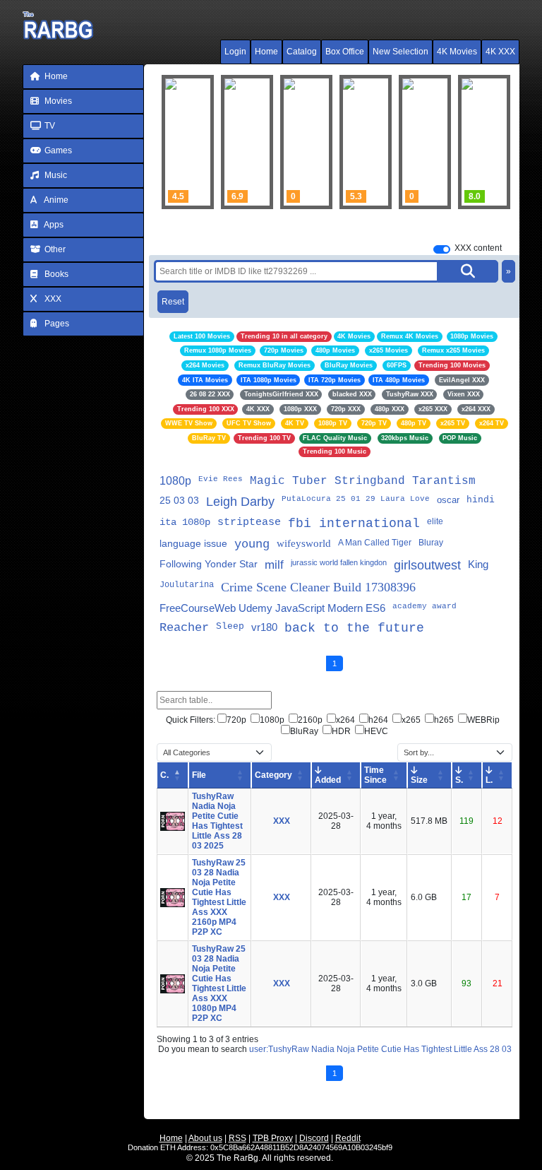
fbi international (354, 523)
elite (435, 521)
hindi (480, 500)
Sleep (230, 626)
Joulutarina (186, 585)
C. (164, 775)
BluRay (304, 731)
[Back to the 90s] (424, 142)
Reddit (348, 1138)
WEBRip (483, 720)
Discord (314, 1138)
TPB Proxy (273, 1138)
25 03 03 (179, 500)
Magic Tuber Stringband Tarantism (363, 481)
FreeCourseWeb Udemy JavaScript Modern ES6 (272, 608)
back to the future (354, 628)
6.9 (237, 196)
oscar (448, 500)
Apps (53, 225)
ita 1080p (184, 522)
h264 (378, 720)
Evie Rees (220, 479)
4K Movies (457, 52)
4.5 (178, 196)
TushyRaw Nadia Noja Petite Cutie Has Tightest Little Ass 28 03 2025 (217, 821)
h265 (444, 720)
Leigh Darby (240, 502)
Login (235, 52)
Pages (55, 324)
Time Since (375, 775)
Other (54, 249)
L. (489, 780)
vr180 (264, 627)
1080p (175, 481)
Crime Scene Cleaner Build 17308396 (318, 587)
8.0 (475, 196)
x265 (411, 720)
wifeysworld (304, 543)
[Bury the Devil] (365, 142)
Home (266, 52)
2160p (310, 720)
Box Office (344, 52)
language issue (193, 543)
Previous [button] (179, 142)
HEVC (376, 731)
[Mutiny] (247, 142)
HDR (341, 731)
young (252, 544)
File (199, 775)
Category (273, 775)
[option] (247, 142)
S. (459, 780)
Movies (57, 101)
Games (57, 150)
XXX (51, 299)
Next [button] (489, 142)
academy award (424, 606)
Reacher (184, 627)
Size (419, 780)
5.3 (356, 196)
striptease (249, 522)
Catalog (302, 52)
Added (328, 780)
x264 (345, 720)
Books (55, 274)
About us (205, 1138)
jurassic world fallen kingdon (339, 562)
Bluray (430, 543)
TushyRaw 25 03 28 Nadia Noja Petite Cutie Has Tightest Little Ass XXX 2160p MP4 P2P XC (219, 897)
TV (48, 126)
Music (54, 175)
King (478, 564)
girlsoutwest (427, 565)
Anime (55, 200)
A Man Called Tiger (374, 543)
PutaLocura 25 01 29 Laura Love (356, 499)
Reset (173, 302)
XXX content (478, 248)
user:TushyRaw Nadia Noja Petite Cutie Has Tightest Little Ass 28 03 (380, 1049)
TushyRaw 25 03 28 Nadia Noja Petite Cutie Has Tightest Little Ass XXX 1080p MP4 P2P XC (219, 983)
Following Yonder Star (208, 563)
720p (236, 720)
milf (274, 565)
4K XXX (500, 52)
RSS (237, 1138)
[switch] (441, 249)
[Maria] (306, 142)
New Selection (400, 52)
